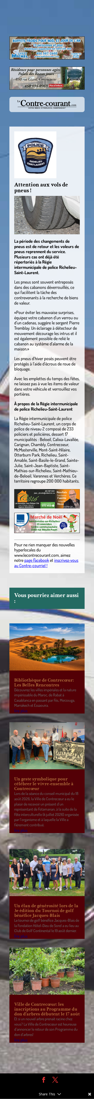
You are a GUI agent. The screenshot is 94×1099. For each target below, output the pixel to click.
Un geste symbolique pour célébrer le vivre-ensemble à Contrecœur (44, 784)
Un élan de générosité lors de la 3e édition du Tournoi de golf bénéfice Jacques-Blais (46, 911)
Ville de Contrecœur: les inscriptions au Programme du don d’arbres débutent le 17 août (47, 1009)
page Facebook (36, 560)
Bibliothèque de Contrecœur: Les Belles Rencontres (44, 682)
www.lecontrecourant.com (36, 555)
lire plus (20, 710)
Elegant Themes (43, 1087)
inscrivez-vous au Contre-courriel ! (46, 562)
